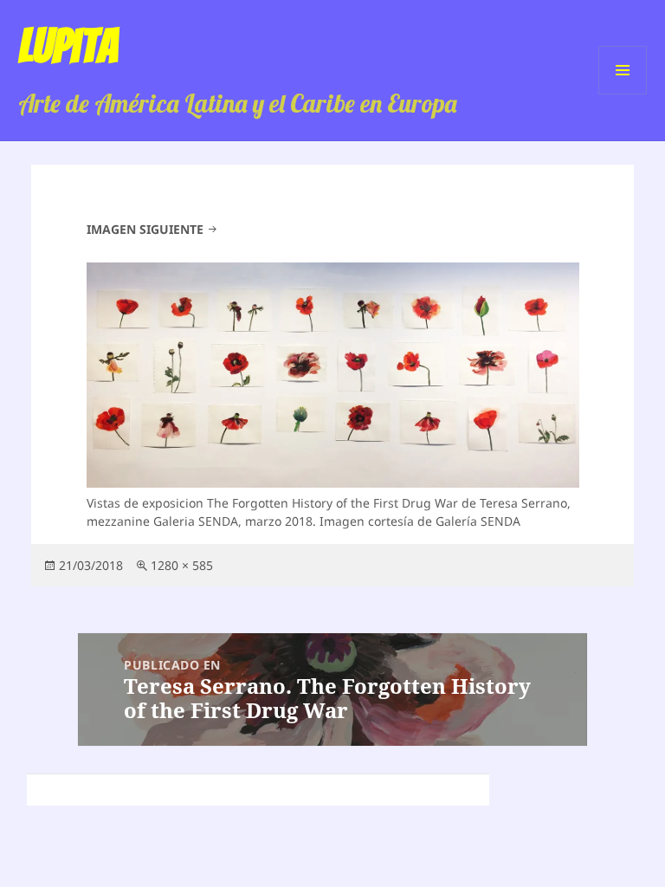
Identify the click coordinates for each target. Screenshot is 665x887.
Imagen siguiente (145, 229)
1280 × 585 (182, 565)
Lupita (68, 46)
